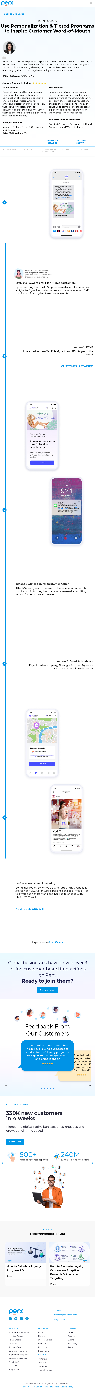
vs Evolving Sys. (45, 1370)
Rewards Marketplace (18, 1358)
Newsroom (43, 1336)
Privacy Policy (28, 1387)
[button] (43, 1229)
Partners (71, 1347)
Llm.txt (39, 1387)
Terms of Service (51, 1387)
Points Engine (15, 1340)
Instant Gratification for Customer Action (47, 150)
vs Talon (42, 1362)
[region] (47, 1264)
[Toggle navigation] (91, 3)
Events (71, 1340)
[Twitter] (15, 1318)
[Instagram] (27, 1318)
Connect (71, 1336)
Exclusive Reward (9, 149)
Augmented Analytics (18, 1355)
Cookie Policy (66, 1387)
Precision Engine (16, 1347)
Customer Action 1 (28, 149)
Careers (71, 1332)
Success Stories (45, 1340)
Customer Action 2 (66, 149)
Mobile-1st (13, 1366)
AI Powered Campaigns (19, 1332)
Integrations (14, 1369)
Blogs (40, 1332)
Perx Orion (14, 1362)
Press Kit (42, 1343)
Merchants (13, 1343)
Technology (73, 1343)
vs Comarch (43, 1366)
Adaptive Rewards (16, 1336)
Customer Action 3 (85, 149)
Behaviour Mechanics (18, 1351)
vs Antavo (42, 1359)
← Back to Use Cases (12, 14)
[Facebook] (10, 1318)
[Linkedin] (21, 1318)
